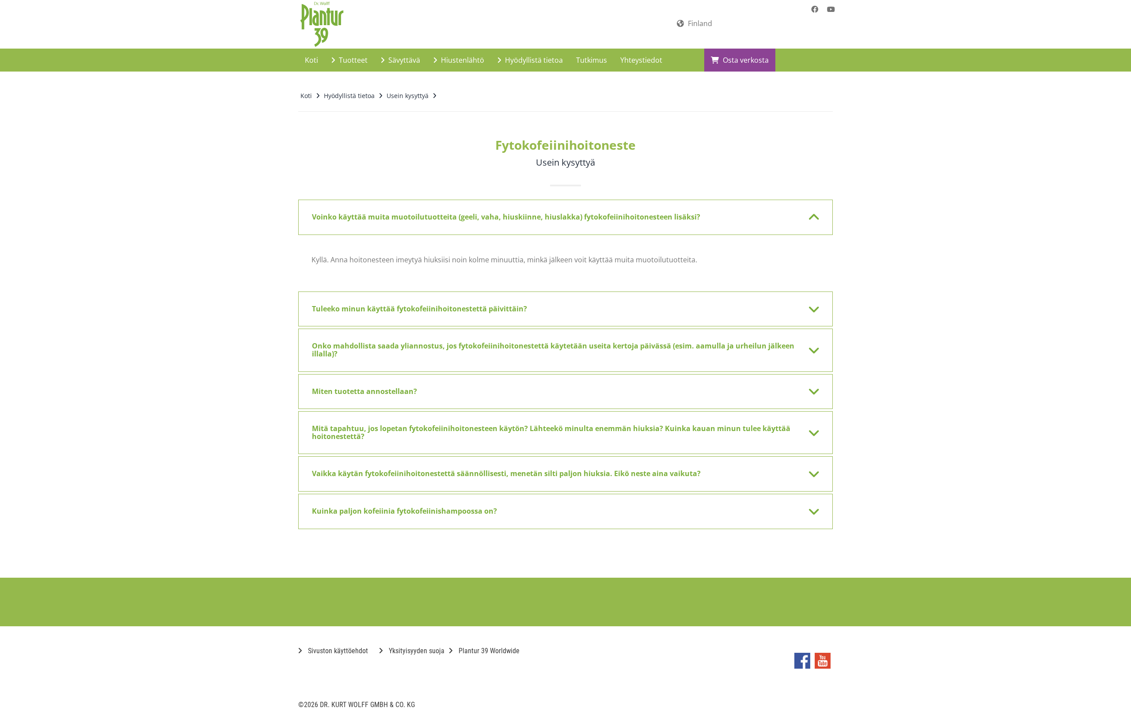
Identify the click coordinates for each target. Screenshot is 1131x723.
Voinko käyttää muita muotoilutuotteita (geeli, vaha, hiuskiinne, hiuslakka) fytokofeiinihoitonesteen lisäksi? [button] (506, 217)
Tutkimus (591, 60)
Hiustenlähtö (461, 60)
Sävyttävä (403, 60)
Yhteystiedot (641, 60)
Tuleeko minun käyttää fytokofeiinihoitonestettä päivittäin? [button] (419, 309)
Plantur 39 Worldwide (488, 651)
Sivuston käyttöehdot (337, 651)
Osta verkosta (745, 60)
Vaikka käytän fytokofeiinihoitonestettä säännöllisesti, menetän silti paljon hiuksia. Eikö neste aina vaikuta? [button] (506, 473)
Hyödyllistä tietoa (533, 60)
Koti (311, 60)
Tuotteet (352, 60)
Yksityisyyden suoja (415, 651)
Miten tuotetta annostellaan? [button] (364, 391)
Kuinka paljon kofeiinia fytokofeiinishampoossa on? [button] (404, 511)
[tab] (565, 217)
